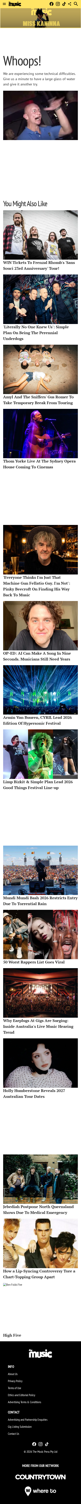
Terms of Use (14, 1387)
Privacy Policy (15, 1380)
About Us (12, 1373)
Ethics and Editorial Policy (21, 1395)
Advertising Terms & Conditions (24, 1402)
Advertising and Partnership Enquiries (27, 1419)
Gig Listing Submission (20, 1426)
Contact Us (13, 1433)
